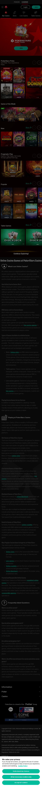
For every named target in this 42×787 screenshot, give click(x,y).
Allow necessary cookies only (21, 777)
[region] (21, 771)
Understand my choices (21, 771)
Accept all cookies (21, 782)
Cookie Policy (22, 766)
